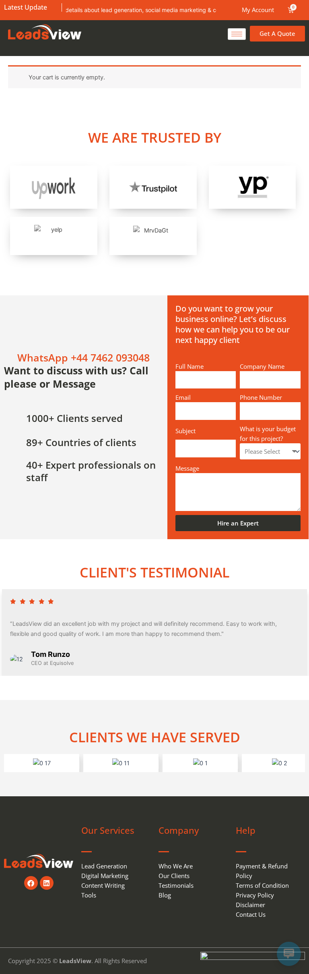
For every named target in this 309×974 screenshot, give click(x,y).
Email (183, 397)
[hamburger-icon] (237, 34)
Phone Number (261, 397)
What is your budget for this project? (268, 433)
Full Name (189, 366)
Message (187, 468)
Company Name (262, 366)
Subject (185, 431)
